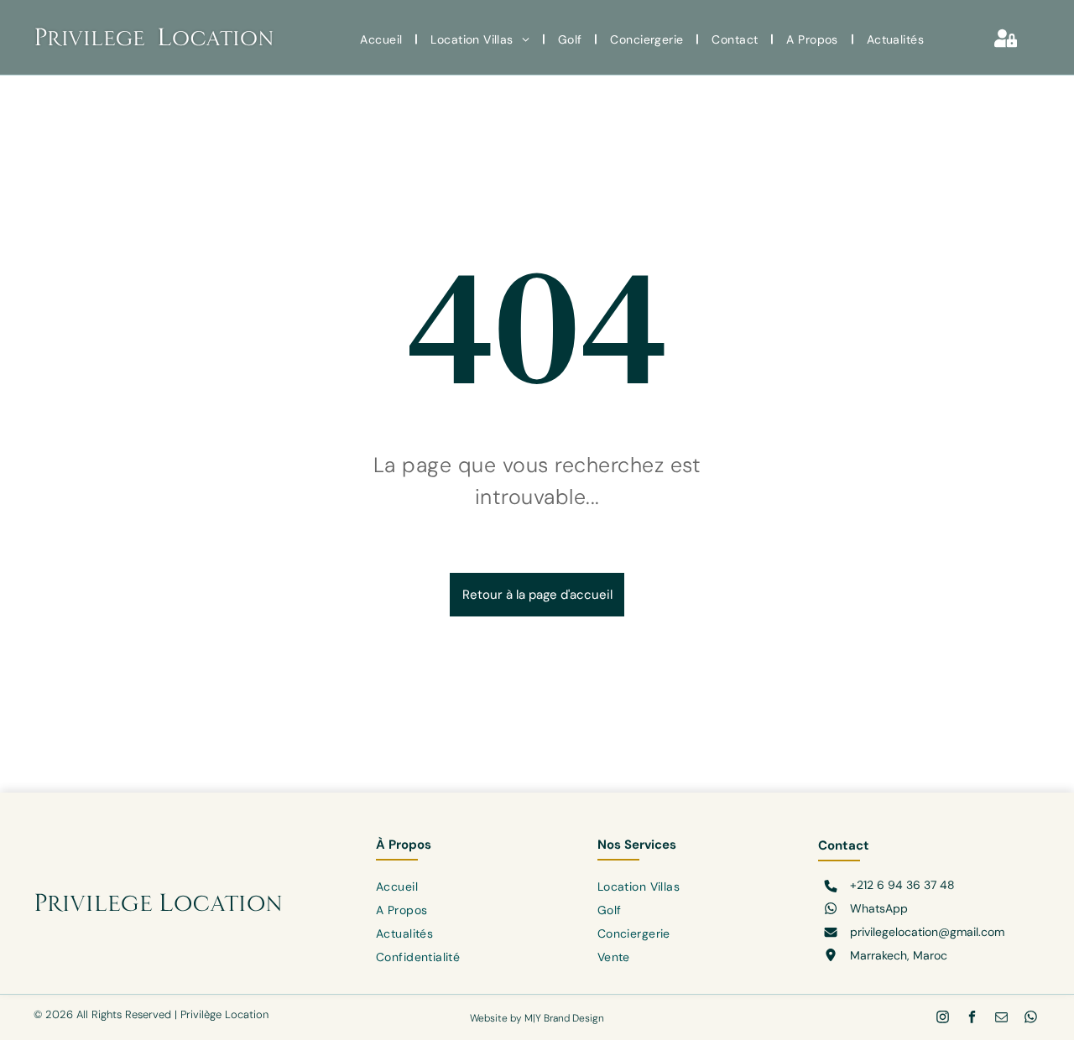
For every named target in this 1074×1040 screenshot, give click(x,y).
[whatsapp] (1030, 1019)
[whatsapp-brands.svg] (830, 910)
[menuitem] (382, 39)
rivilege (96, 38)
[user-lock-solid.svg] (1005, 45)
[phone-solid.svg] (830, 888)
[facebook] (972, 1019)
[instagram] (942, 1019)
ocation (223, 38)
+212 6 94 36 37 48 (902, 884)
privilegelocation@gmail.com (927, 931)
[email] (1001, 1019)
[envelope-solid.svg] (830, 934)
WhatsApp (879, 908)
